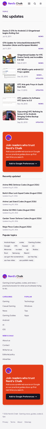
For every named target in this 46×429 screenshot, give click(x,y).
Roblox (35, 249)
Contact (6, 345)
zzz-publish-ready (26, 260)
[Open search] (35, 3)
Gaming (6, 301)
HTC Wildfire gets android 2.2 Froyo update (30, 70)
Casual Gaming (9, 306)
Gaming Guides (34, 242)
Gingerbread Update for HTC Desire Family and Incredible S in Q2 (30, 57)
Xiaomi (26, 253)
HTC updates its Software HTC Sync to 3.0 (28, 99)
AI (3, 325)
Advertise (6, 359)
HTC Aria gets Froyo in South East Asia (30, 85)
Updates (39, 78)
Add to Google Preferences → (23, 163)
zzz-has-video (9, 260)
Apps (26, 315)
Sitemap (28, 422)
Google (7, 246)
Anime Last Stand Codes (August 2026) (19, 201)
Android (6, 320)
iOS (4, 329)
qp (27, 249)
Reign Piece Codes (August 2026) (17, 227)
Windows (28, 306)
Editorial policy (9, 354)
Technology (29, 301)
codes (21, 242)
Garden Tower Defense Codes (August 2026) (22, 218)
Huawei (25, 246)
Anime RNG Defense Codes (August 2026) (21, 185)
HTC (16, 246)
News (40, 36)
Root (6, 253)
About (19, 422)
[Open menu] (29, 3)
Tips (26, 311)
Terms (12, 422)
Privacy (5, 422)
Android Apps (9, 242)
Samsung (16, 253)
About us (6, 340)
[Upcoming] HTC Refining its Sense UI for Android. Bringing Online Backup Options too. (30, 115)
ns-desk (19, 249)
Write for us (7, 350)
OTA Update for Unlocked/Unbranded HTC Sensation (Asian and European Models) (21, 44)
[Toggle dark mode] (40, 3)
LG (33, 246)
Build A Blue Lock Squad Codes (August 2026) (22, 193)
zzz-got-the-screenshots (13, 257)
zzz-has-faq (32, 257)
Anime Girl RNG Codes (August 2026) (19, 210)
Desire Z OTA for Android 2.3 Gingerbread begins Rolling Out (21, 32)
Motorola (7, 249)
